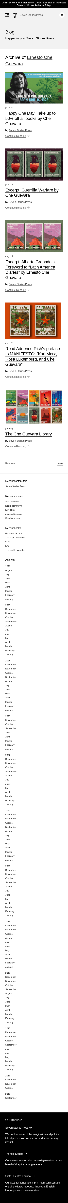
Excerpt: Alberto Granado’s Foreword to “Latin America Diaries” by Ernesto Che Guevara (30, 269)
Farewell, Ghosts (13, 533)
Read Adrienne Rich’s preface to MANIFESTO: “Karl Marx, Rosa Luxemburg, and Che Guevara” (32, 356)
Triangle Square (14, 1153)
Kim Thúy (10, 510)
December (10, 609)
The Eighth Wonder (15, 550)
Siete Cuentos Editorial (18, 1176)
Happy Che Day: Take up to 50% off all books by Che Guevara (30, 118)
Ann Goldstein (12, 501)
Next (60, 463)
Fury (7, 541)
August (8, 570)
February (10, 595)
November (10, 613)
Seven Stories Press (31, 15)
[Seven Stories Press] (15, 15)
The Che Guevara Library (28, 434)
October (9, 617)
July (7, 574)
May (7, 582)
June (7, 578)
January (9, 599)
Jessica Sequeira (13, 514)
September (10, 621)
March (8, 590)
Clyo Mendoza (12, 518)
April (7, 586)
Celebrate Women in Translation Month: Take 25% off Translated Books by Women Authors (34, 4)
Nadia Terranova (13, 505)
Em (7, 546)
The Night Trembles (15, 537)
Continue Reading (15, 136)
